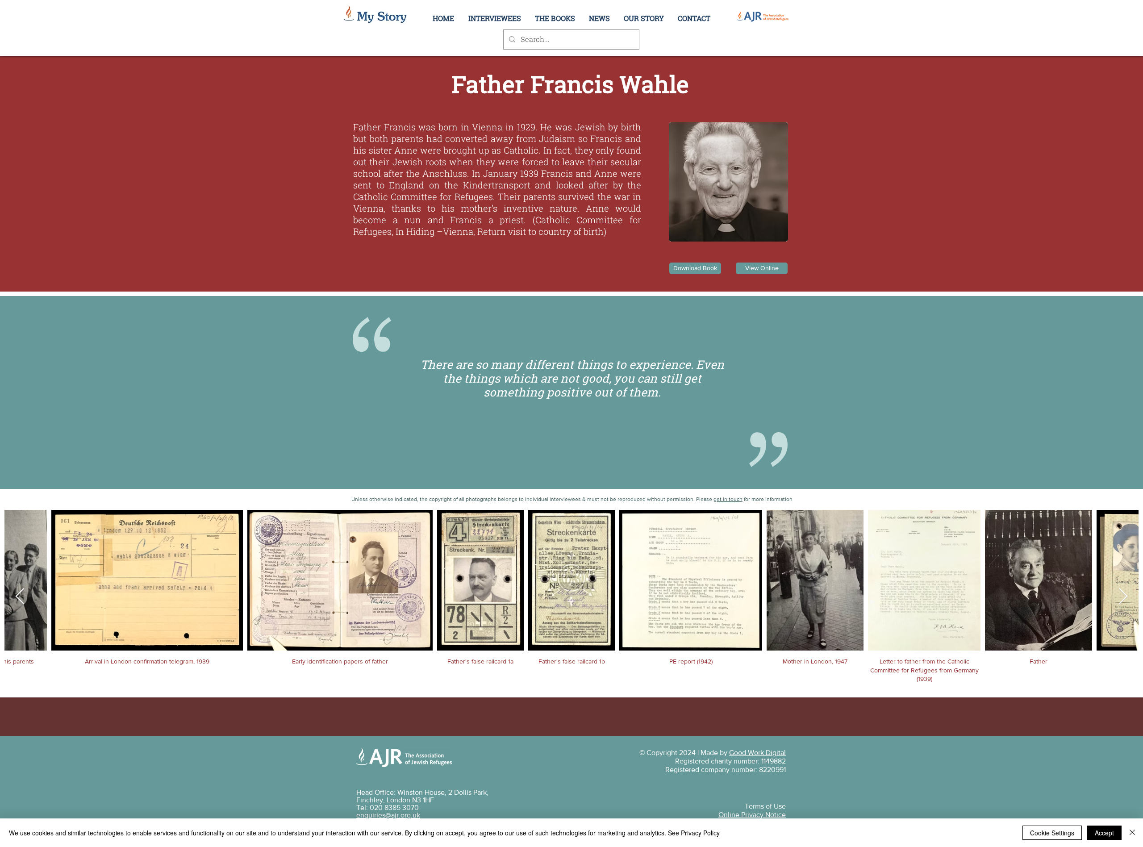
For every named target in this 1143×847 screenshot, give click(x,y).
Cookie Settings (1052, 832)
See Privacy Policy (694, 832)
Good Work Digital (757, 752)
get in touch (728, 499)
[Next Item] (1123, 596)
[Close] (1132, 833)
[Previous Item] (20, 596)
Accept (1104, 832)
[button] (644, 18)
